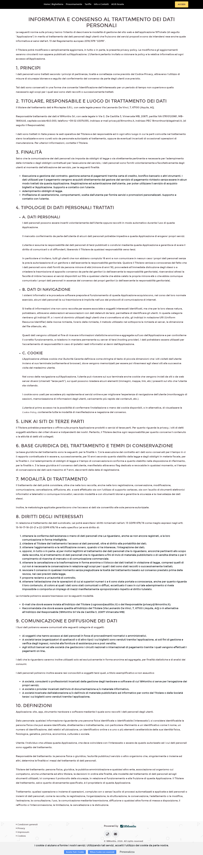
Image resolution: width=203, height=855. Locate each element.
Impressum (23, 832)
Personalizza (127, 852)
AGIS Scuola (117, 4)
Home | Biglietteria (53, 4)
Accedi (181, 4)
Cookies (21, 836)
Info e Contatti (101, 4)
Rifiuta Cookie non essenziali (102, 852)
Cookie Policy (29, 412)
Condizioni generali (27, 824)
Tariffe (88, 4)
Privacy (21, 828)
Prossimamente (74, 4)
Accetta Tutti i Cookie (75, 852)
